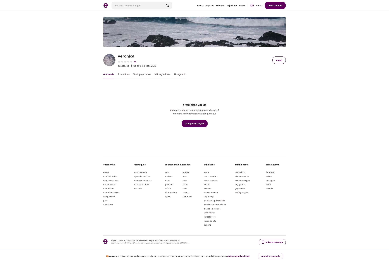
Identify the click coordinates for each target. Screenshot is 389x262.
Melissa (168, 176)
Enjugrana (239, 184)
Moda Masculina (110, 180)
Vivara (185, 184)
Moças (200, 5)
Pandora (169, 184)
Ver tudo (138, 188)
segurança (209, 196)
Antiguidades (109, 196)
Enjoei (106, 172)
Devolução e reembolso (215, 204)
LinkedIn (269, 188)
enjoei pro (232, 5)
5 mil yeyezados (142, 74)
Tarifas (207, 184)
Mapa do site (210, 220)
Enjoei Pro (108, 204)
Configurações (241, 192)
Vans (167, 180)
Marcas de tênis (141, 184)
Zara (185, 176)
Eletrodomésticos (111, 192)
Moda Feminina (110, 176)
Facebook (270, 172)
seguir (279, 60)
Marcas (207, 188)
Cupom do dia (140, 172)
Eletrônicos (108, 188)
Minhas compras (242, 180)
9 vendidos (124, 74)
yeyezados (240, 188)
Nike (185, 180)
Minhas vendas (242, 176)
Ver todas (187, 196)
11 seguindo (180, 74)
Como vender (210, 176)
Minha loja (239, 172)
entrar (259, 5)
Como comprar (211, 180)
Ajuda (206, 172)
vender (275, 5)
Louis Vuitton (171, 192)
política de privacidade (238, 256)
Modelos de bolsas (143, 180)
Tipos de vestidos (142, 176)
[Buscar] (167, 5)
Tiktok (268, 184)
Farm (167, 172)
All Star (168, 188)
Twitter (269, 176)
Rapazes (210, 5)
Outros (242, 5)
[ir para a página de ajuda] (252, 5)
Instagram (270, 180)
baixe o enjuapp (274, 242)
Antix (185, 188)
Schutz (186, 192)
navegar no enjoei (194, 123)
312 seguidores (162, 74)
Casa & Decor (109, 184)
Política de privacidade (214, 200)
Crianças (220, 5)
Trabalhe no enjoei (212, 208)
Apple (167, 196)
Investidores (210, 216)
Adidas (186, 172)
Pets (105, 200)
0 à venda (108, 74)
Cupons (207, 224)
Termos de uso (211, 192)
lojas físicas (209, 212)
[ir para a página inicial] (105, 7)
